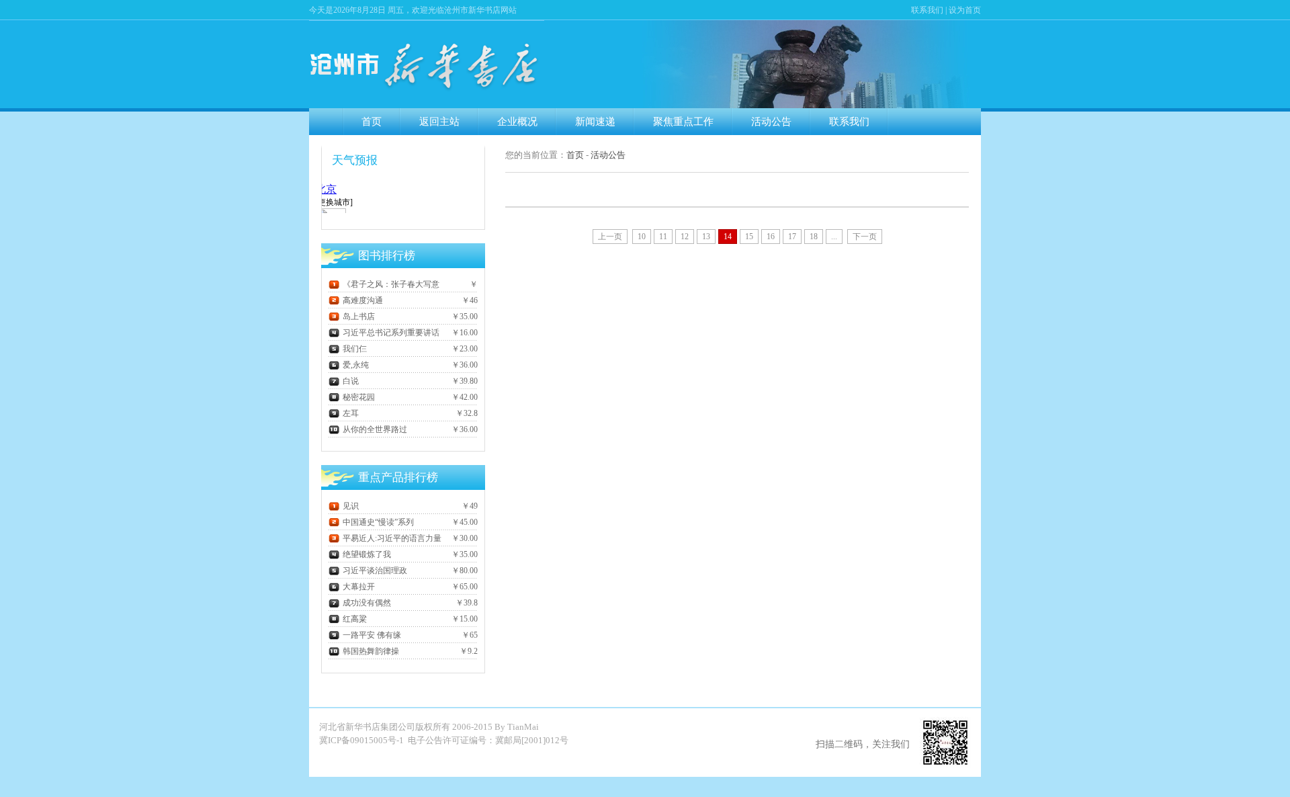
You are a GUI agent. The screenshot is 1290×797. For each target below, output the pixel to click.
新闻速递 (595, 121)
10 (642, 236)
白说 (351, 381)
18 (814, 236)
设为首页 (965, 10)
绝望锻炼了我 (367, 554)
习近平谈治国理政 (375, 570)
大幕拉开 (359, 586)
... (834, 236)
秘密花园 (359, 397)
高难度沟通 (363, 300)
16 (771, 236)
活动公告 (771, 121)
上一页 (610, 236)
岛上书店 (359, 316)
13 (706, 236)
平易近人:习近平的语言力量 (392, 538)
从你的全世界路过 (375, 429)
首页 (371, 121)
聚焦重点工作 (683, 121)
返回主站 (439, 121)
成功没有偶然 (367, 602)
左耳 (351, 413)
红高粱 (355, 619)
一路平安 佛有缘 (372, 635)
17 (792, 236)
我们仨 (355, 348)
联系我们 (927, 10)
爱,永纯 (356, 365)
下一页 (865, 236)
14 (728, 236)
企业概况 (517, 121)
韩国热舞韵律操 (371, 651)
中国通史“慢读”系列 (378, 522)
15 (749, 236)
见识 (351, 506)
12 (685, 236)
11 (663, 236)
